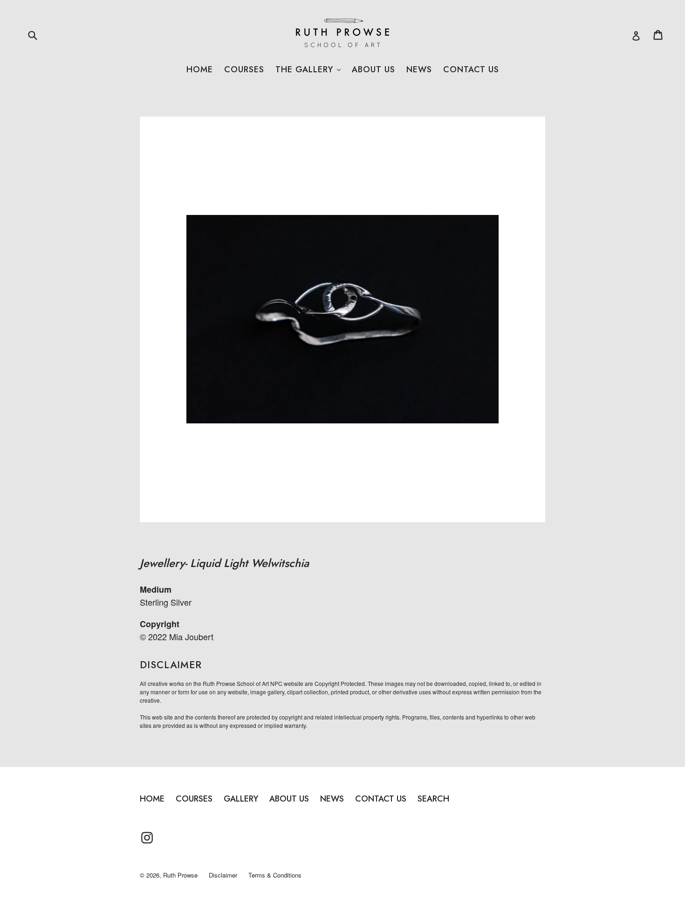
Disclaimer (223, 875)
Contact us (471, 69)
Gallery (241, 799)
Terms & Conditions (274, 875)
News (419, 69)
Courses (244, 69)
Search (433, 799)
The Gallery (308, 69)
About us (373, 69)
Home (199, 69)
